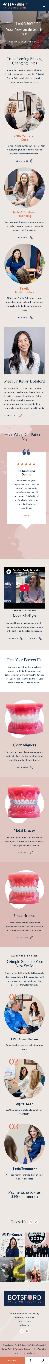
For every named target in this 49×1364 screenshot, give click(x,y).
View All (32, 638)
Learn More (22, 161)
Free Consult (12, 1360)
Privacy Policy (7, 1349)
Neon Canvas (30, 1353)
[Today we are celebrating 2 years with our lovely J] (12, 1269)
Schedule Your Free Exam (24, 42)
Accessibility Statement (23, 1349)
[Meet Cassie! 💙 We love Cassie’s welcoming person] (12, 1245)
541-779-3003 (24, 1321)
